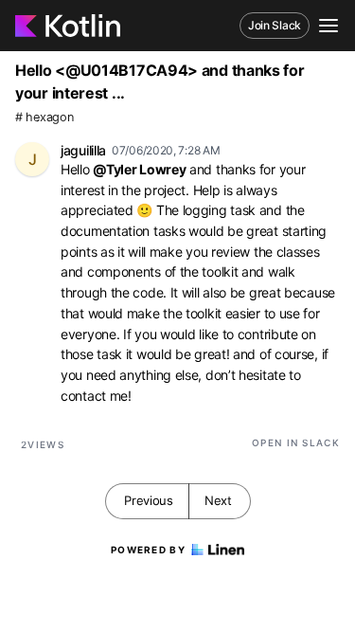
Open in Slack (296, 442)
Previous (148, 500)
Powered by (148, 549)
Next (218, 500)
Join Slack (274, 25)
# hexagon (44, 117)
